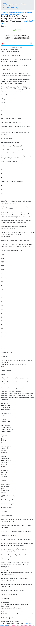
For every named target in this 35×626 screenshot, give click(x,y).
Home (4, 2)
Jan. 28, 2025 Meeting (11, 8)
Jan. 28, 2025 (14, 14)
